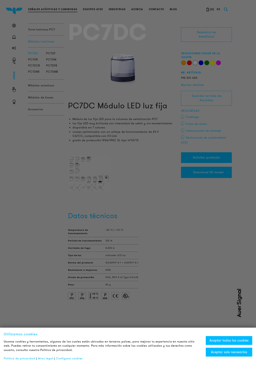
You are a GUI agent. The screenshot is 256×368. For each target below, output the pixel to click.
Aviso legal (45, 358)
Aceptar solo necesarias (229, 352)
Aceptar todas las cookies (229, 340)
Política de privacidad (19, 358)
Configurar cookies (69, 358)
